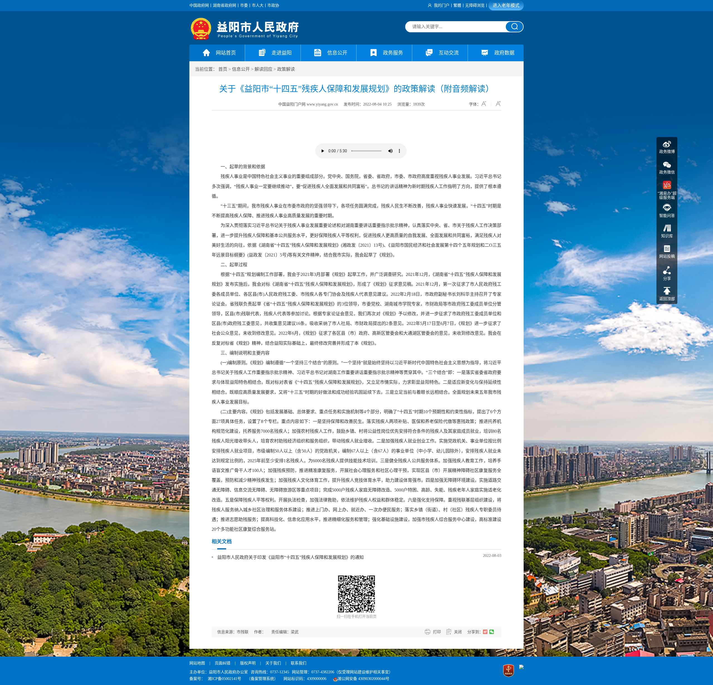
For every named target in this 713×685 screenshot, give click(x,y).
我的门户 (442, 5)
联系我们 (298, 663)
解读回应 (263, 69)
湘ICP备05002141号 (224, 679)
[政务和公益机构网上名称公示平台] (508, 671)
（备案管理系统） (262, 679)
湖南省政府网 (224, 5)
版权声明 (248, 663)
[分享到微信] (491, 632)
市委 (244, 5)
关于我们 (273, 663)
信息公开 (241, 69)
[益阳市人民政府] (245, 38)
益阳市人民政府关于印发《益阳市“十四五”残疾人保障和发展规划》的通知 (290, 557)
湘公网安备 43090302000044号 (363, 679)
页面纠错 (223, 663)
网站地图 (197, 663)
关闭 (458, 632)
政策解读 (286, 69)
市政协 (273, 5)
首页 (222, 69)
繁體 (457, 5)
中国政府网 (199, 5)
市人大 (257, 5)
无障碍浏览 (475, 5)
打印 (437, 632)
